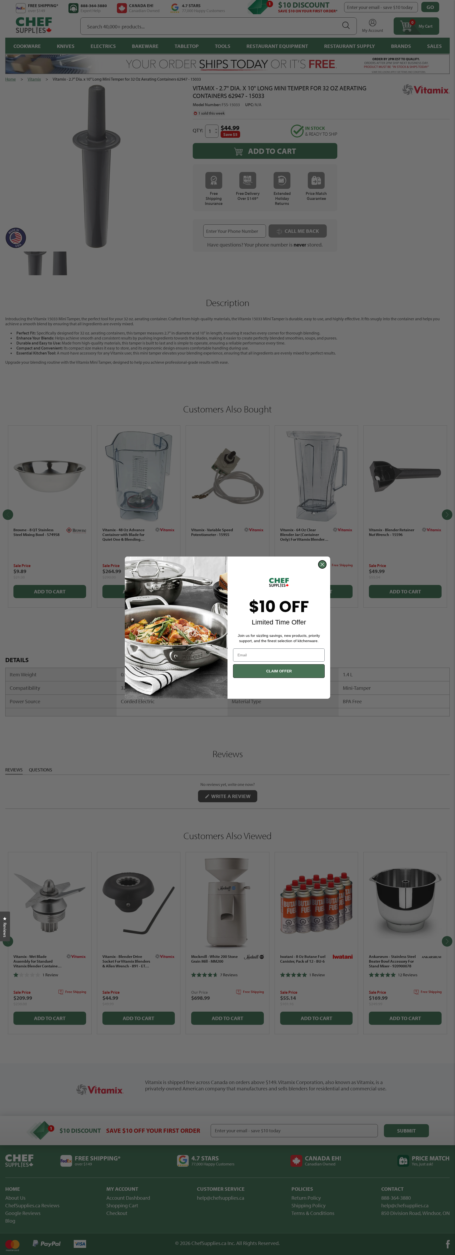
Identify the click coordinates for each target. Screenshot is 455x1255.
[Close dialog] (322, 564)
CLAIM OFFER (279, 671)
